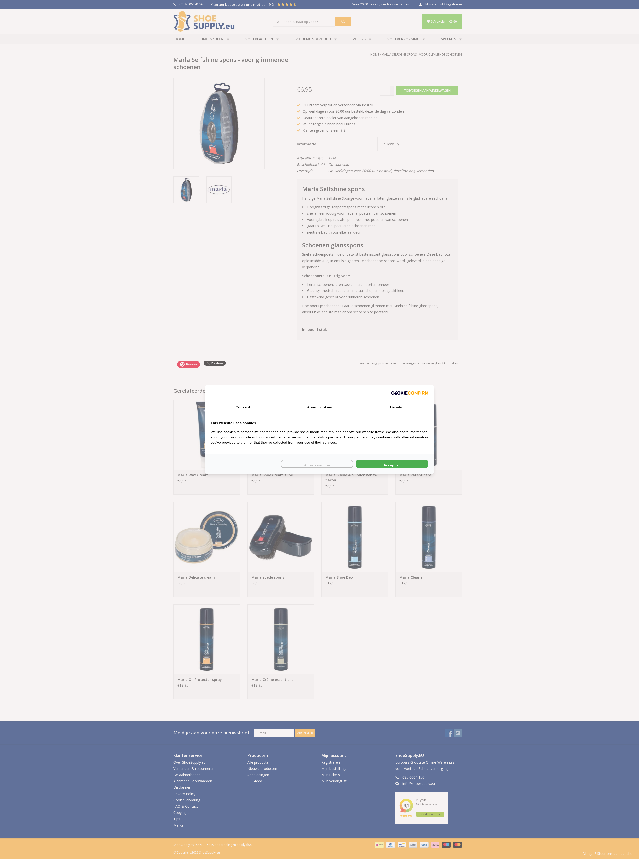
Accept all (392, 465)
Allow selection (317, 465)
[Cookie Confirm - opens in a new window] (409, 393)
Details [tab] (396, 407)
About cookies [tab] (319, 407)
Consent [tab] (243, 407)
